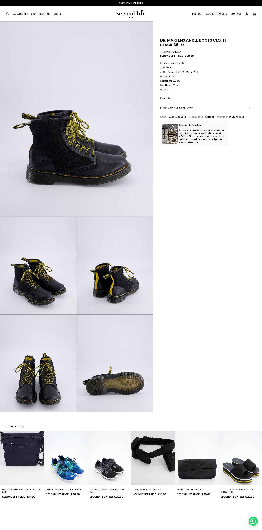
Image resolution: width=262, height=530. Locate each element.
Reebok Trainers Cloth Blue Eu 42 (64, 489)
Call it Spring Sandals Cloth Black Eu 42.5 (237, 491)
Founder (197, 13)
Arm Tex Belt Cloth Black (147, 489)
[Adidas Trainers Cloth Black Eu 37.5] (109, 458)
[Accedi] (247, 14)
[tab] (206, 108)
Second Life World (216, 13)
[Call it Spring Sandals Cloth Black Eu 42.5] (240, 458)
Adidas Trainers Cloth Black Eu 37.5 (107, 491)
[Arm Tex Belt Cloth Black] (153, 458)
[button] (253, 521)
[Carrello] (254, 14)
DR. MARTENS (236, 117)
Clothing (44, 13)
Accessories (20, 13)
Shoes (57, 13)
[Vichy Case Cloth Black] (196, 458)
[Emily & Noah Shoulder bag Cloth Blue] (22, 458)
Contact (235, 13)
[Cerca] (8, 14)
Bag (33, 13)
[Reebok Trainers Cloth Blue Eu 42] (65, 458)
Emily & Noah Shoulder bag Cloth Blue (21, 491)
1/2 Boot (209, 117)
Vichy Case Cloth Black (190, 489)
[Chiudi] (259, 3)
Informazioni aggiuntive (176, 108)
